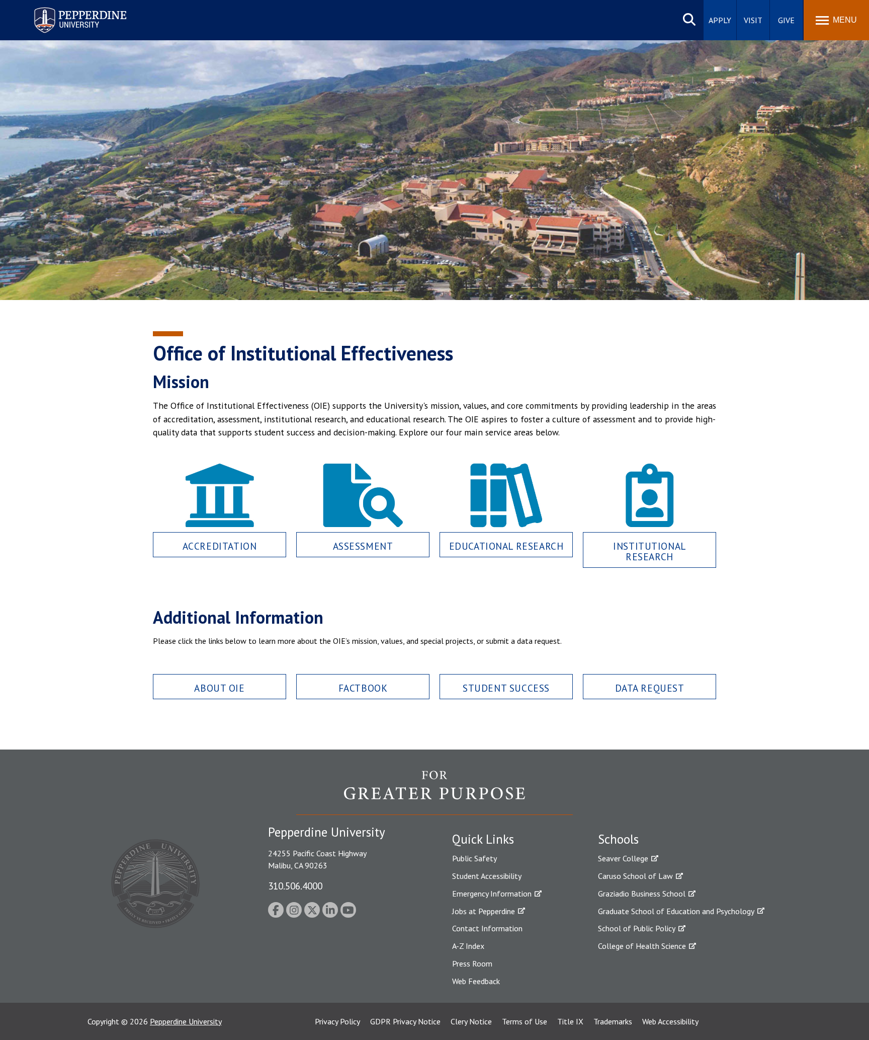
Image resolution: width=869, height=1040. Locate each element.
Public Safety (474, 858)
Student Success (506, 688)
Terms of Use (524, 1021)
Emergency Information (492, 893)
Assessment (363, 546)
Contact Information (487, 928)
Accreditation (220, 546)
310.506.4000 (295, 885)
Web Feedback (476, 981)
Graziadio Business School (641, 893)
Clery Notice (471, 1021)
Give (786, 20)
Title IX (570, 1021)
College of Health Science (642, 946)
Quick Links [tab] (483, 839)
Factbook (363, 688)
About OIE (219, 688)
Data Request (649, 688)
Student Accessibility (487, 876)
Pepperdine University (68, 9)
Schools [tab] (618, 839)
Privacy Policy (337, 1021)
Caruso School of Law (635, 876)
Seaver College (623, 858)
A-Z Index (468, 946)
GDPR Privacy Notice (405, 1021)
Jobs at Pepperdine (483, 911)
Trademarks (612, 1021)
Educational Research (506, 546)
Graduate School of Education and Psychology (676, 911)
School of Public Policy (636, 928)
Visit (753, 20)
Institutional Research (649, 551)
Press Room (472, 963)
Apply (720, 20)
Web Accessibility (670, 1021)
